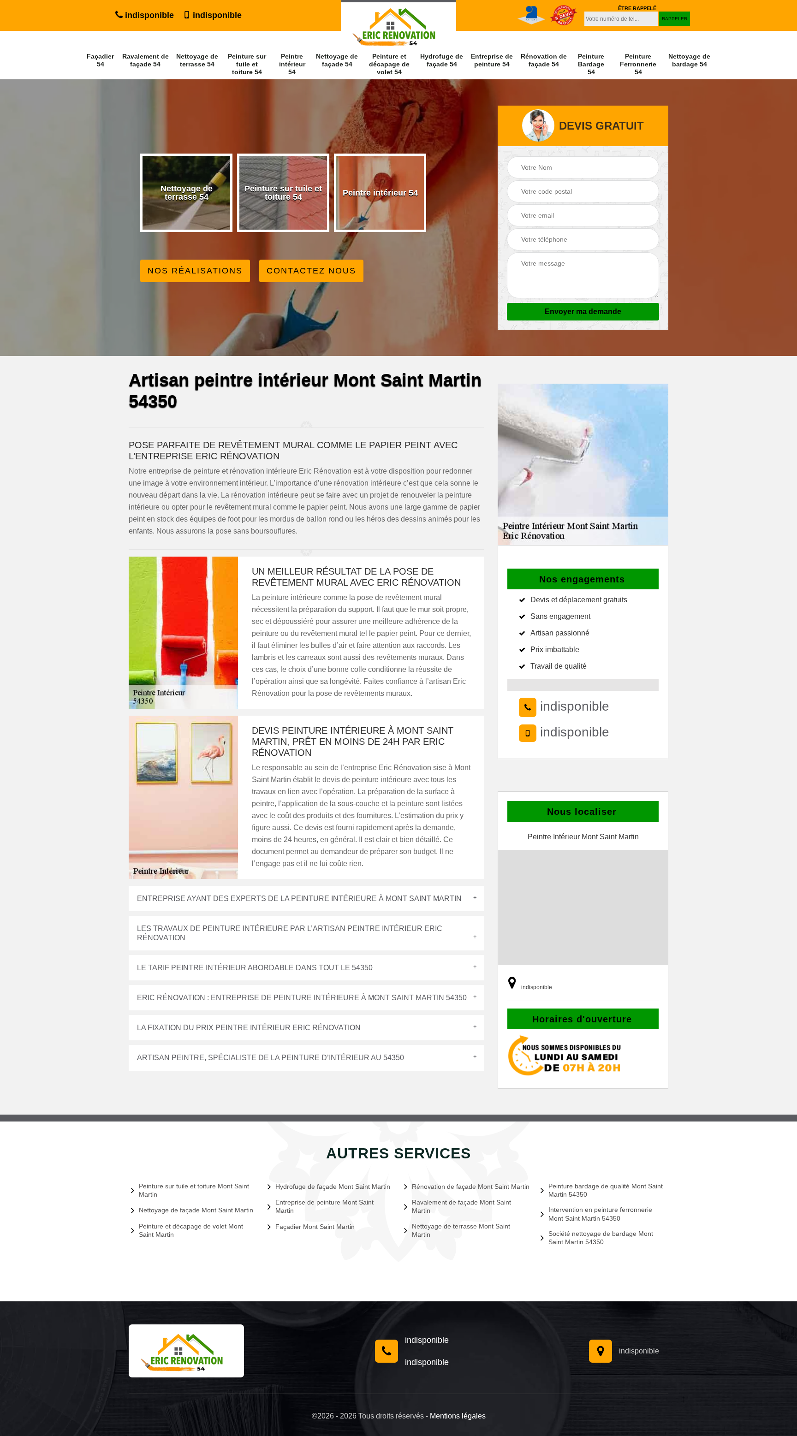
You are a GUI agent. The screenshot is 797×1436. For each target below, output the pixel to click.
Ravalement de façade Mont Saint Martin (461, 1206)
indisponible (148, 15)
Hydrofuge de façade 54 (441, 60)
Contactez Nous (311, 270)
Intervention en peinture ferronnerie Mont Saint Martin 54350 (600, 1214)
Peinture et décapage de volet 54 (389, 64)
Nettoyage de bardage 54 (689, 60)
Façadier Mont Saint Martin (315, 1226)
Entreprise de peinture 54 (492, 60)
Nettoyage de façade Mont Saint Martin (196, 1210)
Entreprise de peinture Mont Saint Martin (324, 1206)
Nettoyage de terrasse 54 (197, 60)
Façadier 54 (100, 60)
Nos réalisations (195, 270)
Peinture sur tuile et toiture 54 (247, 64)
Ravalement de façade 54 (145, 60)
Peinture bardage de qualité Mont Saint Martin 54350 (605, 1190)
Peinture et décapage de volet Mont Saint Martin (191, 1230)
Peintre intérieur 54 (292, 64)
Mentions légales (458, 1416)
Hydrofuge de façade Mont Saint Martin (332, 1186)
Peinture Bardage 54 (591, 64)
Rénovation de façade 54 (544, 60)
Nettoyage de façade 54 (337, 60)
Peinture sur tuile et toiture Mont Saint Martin (194, 1190)
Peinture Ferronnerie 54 (638, 64)
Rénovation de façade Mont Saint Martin (470, 1186)
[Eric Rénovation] (186, 1350)
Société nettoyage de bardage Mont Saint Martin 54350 (600, 1238)
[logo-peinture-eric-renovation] (398, 24)
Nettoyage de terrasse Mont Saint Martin (461, 1230)
